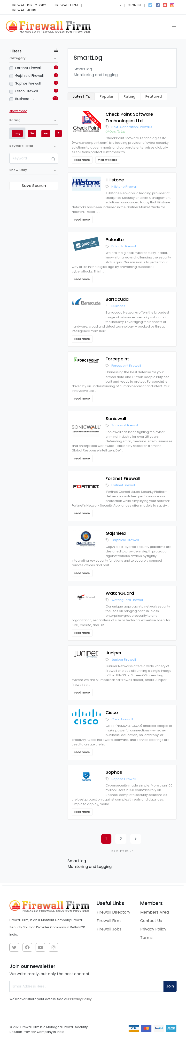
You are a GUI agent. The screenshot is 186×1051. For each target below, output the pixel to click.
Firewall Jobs (23, 10)
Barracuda (117, 299)
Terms (146, 937)
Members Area (154, 912)
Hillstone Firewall (124, 187)
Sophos (114, 772)
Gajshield (116, 533)
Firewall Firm (66, 5)
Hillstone (115, 180)
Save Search (34, 185)
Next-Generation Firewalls (131, 127)
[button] (120, 5)
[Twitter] (150, 5)
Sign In (134, 5)
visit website (107, 160)
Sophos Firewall (28, 83)
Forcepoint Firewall (126, 366)
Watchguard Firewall (127, 600)
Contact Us (151, 920)
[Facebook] (158, 5)
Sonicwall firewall (125, 425)
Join (170, 986)
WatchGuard (120, 593)
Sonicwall (116, 418)
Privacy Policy (153, 929)
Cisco (112, 712)
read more (82, 160)
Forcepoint (117, 359)
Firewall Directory (28, 5)
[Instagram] (172, 5)
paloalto (115, 239)
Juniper (114, 653)
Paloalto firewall (124, 246)
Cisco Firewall (26, 91)
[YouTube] (165, 5)
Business (23, 98)
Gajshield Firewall (29, 75)
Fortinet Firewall (28, 67)
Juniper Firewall (123, 660)
